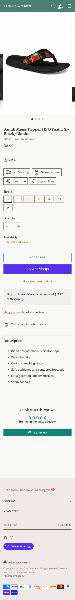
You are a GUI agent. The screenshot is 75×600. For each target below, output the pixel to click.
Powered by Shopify (13, 575)
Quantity (9, 218)
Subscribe (65, 524)
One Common (30, 568)
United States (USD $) (19, 562)
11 (39, 199)
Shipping (9, 312)
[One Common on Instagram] (12, 538)
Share (12, 159)
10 (28, 199)
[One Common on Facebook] (5, 538)
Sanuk (7, 139)
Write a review (37, 432)
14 (8, 208)
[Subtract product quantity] (7, 226)
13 (59, 199)
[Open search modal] (53, 6)
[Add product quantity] (18, 226)
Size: (7, 191)
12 (49, 199)
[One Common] (17, 6)
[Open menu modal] (69, 6)
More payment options (37, 281)
